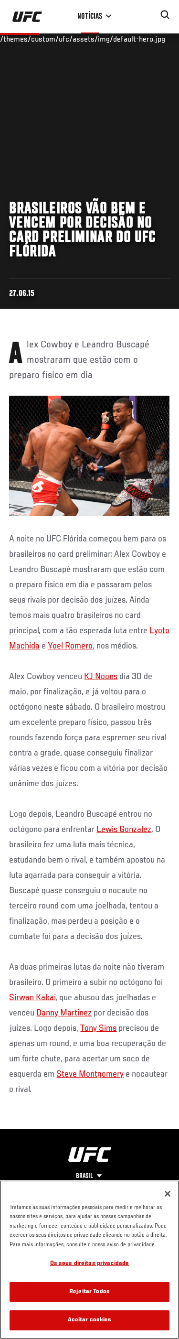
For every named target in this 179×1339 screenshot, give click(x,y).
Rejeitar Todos (89, 1292)
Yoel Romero (70, 646)
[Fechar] (167, 1193)
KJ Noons (100, 676)
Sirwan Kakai (32, 998)
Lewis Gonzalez (123, 829)
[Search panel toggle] (165, 15)
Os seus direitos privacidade (89, 1264)
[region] (89, 1259)
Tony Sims (98, 1028)
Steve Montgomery (90, 1074)
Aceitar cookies (90, 1320)
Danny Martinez (64, 1013)
